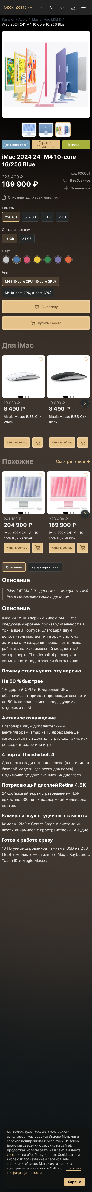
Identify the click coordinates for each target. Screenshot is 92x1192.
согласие (14, 1155)
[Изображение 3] (28, 397)
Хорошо (74, 1182)
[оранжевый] (68, 259)
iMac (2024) (52, 19)
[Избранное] (62, 7)
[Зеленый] (47, 259)
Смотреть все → (73, 461)
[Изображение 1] (20, 397)
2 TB (62, 217)
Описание (14, 567)
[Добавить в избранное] (41, 359)
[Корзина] (72, 7)
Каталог (8, 19)
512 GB (30, 217)
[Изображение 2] (25, 397)
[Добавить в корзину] (37, 442)
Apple (22, 19)
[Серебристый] (6, 259)
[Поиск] (52, 7)
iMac (35, 19)
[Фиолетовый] (58, 259)
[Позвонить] (42, 8)
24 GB (27, 239)
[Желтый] (37, 259)
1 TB (47, 217)
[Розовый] (27, 259)
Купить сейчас (17, 442)
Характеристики (45, 567)
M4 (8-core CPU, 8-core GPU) (28, 293)
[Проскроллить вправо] (85, 403)
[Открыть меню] (83, 7)
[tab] (29, 129)
